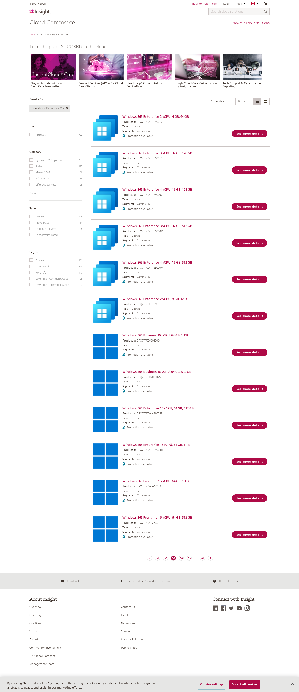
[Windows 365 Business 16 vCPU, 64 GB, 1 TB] (105, 346)
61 (202, 558)
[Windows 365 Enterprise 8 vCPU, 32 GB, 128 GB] (105, 164)
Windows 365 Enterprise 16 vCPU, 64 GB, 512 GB (158, 408)
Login (226, 3)
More (33, 193)
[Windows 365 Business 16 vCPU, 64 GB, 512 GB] (105, 383)
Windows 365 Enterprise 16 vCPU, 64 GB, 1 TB (156, 444)
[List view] (257, 101)
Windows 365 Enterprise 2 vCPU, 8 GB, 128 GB (156, 299)
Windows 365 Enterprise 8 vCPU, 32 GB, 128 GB (157, 153)
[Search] (265, 12)
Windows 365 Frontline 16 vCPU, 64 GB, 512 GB (157, 517)
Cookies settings (212, 684)
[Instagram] (248, 608)
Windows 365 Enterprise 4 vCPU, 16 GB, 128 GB (157, 189)
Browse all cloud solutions (251, 23)
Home (32, 34)
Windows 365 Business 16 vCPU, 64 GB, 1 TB (155, 335)
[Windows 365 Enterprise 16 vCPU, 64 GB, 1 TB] (105, 456)
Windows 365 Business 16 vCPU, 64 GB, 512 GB (156, 371)
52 (165, 558)
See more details (249, 133)
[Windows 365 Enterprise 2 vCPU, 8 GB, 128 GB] (105, 310)
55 (189, 558)
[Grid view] (265, 101)
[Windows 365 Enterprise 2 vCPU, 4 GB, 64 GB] (105, 128)
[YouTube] (240, 608)
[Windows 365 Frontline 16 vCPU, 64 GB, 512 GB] (105, 529)
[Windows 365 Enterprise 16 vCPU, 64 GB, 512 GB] (105, 419)
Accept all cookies (245, 684)
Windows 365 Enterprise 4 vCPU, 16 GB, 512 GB (157, 262)
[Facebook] (224, 608)
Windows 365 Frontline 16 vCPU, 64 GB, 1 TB (155, 481)
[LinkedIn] (216, 608)
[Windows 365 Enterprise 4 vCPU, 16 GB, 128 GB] (105, 200)
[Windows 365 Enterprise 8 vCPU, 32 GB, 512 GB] (105, 237)
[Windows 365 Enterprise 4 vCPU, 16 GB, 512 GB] (105, 273)
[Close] (292, 683)
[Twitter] (232, 608)
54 (181, 558)
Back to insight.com (205, 3)
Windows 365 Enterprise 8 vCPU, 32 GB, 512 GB (157, 226)
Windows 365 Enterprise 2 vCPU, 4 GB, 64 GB (155, 116)
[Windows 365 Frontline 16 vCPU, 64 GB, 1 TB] (105, 492)
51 (157, 558)
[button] (219, 101)
